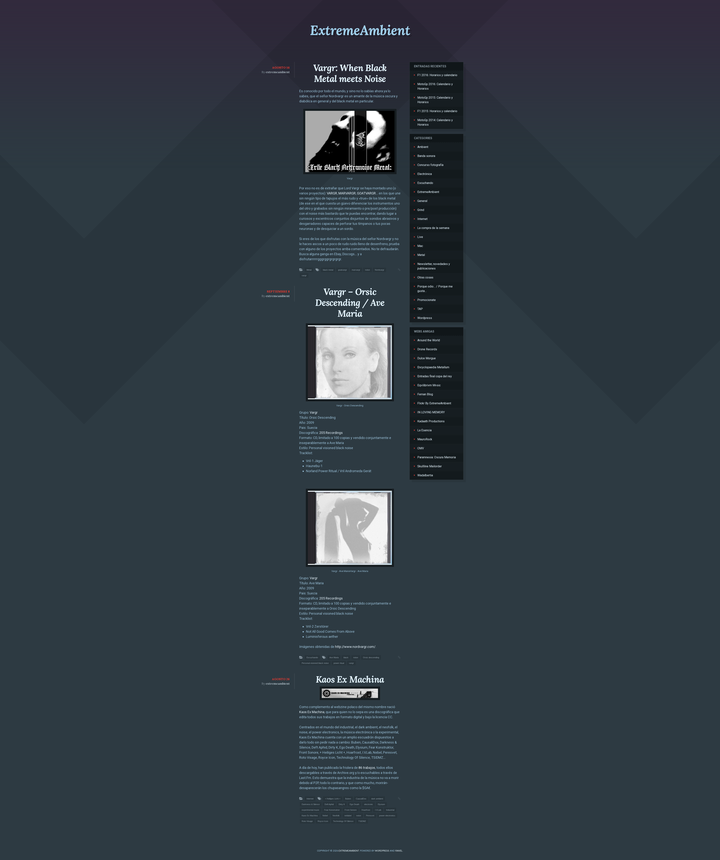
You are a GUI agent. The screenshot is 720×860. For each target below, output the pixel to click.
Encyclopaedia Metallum (433, 367)
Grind (420, 210)
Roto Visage (307, 821)
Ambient (422, 147)
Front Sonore (351, 810)
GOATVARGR (366, 193)
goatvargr (342, 270)
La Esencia (424, 430)
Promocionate (426, 300)
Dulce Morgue (426, 358)
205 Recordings (331, 433)
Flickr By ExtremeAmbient (434, 403)
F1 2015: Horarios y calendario (437, 111)
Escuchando (312, 657)
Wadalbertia (425, 475)
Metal (309, 270)
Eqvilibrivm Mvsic (429, 385)
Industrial (390, 810)
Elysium (381, 804)
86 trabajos (366, 768)
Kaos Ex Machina (350, 679)
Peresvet (370, 815)
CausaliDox (361, 799)
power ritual (339, 663)
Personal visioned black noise (315, 663)
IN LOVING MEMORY (431, 412)
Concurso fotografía (430, 165)
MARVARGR (347, 193)
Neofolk (336, 815)
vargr (304, 275)
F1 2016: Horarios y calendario (437, 75)
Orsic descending (371, 657)
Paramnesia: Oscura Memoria (436, 457)
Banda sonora (426, 156)
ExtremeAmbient (360, 30)
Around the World (428, 340)
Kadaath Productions (431, 421)
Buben (348, 799)
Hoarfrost (366, 810)
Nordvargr (379, 270)
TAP (420, 309)
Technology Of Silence (343, 821)
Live (420, 237)
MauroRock (424, 439)
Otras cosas (425, 277)
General (422, 201)
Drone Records (427, 349)
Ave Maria (334, 657)
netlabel (347, 815)
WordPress (382, 850)
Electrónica (424, 174)
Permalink (395, 269)
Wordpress (424, 318)
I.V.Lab (378, 810)
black (346, 657)
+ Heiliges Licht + (332, 799)
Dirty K (342, 804)
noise (367, 270)
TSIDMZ (362, 821)
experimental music (310, 810)
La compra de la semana (433, 228)
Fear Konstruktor (332, 810)
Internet (310, 799)
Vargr (314, 412)
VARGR (332, 193)
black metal (328, 270)
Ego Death (354, 804)
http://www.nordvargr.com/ (355, 647)
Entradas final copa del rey (434, 376)
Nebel (325, 815)
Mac (420, 246)
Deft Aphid (329, 804)
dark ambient (377, 799)
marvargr (356, 270)
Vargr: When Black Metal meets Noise (350, 73)
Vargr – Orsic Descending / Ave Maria (350, 302)
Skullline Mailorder (429, 466)
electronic (368, 804)
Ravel (399, 850)
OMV (420, 448)
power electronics (387, 815)
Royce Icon (323, 821)
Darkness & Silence (311, 804)
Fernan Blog (425, 394)
